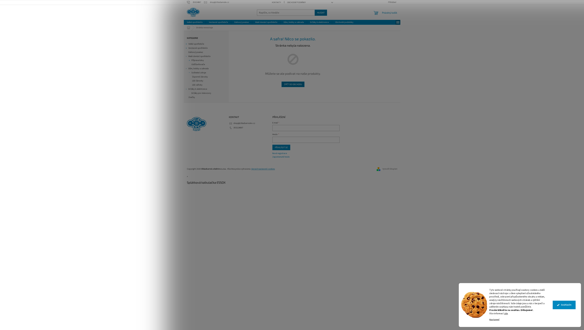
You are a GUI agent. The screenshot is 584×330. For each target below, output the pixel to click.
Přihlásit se (281, 147)
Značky (191, 97)
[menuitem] (195, 22)
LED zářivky (197, 84)
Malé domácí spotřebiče (199, 56)
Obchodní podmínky (296, 2)
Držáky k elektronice (197, 89)
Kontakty (276, 2)
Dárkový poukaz (195, 52)
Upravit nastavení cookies (263, 168)
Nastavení (494, 320)
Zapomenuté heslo (281, 157)
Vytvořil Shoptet (389, 168)
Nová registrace (279, 153)
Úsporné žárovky (200, 76)
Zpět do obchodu (293, 84)
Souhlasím (566, 304)
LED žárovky (197, 80)
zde (506, 313)
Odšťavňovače (198, 64)
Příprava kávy (197, 60)
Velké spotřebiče (196, 44)
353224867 (238, 127)
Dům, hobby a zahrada (198, 68)
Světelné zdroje (198, 72)
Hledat (321, 12)
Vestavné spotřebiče (198, 48)
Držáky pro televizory (201, 93)
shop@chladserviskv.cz (244, 123)
